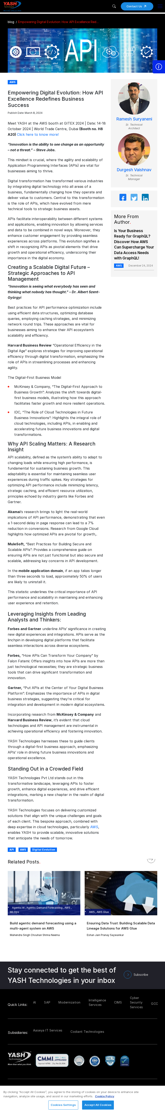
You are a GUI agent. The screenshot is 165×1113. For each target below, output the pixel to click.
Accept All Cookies (98, 1105)
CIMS (118, 1002)
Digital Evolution (43, 849)
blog (11, 22)
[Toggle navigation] (160, 6)
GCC (154, 1003)
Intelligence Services (97, 1002)
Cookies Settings (63, 1105)
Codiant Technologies (87, 1031)
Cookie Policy (104, 1096)
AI (34, 1002)
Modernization (69, 1002)
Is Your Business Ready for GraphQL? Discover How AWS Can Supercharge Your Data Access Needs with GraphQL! (134, 245)
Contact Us (134, 6)
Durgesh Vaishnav (134, 169)
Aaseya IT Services (48, 1030)
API (11, 849)
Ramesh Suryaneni (134, 119)
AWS (94, 827)
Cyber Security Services (136, 1002)
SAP (47, 1002)
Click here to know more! (38, 134)
